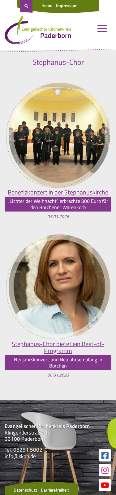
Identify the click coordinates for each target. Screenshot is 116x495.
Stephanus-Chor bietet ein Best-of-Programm (58, 347)
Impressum (67, 5)
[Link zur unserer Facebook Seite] (105, 455)
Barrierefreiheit (55, 490)
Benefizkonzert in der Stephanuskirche (58, 192)
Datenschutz (25, 490)
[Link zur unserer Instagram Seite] (105, 470)
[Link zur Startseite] (38, 31)
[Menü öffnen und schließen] (102, 28)
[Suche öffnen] (27, 6)
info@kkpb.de (20, 456)
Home (46, 5)
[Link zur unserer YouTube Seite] (105, 485)
